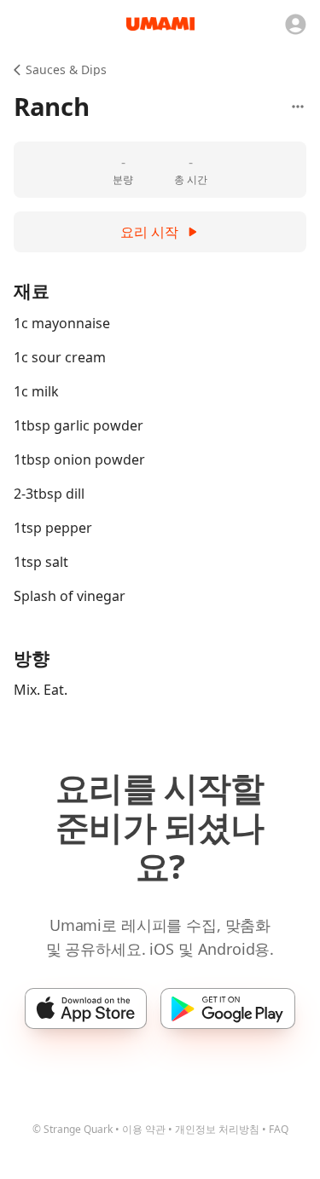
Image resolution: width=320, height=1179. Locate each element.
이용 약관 (144, 1129)
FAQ (278, 1129)
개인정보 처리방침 (217, 1129)
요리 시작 (149, 232)
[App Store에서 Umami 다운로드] (86, 1008)
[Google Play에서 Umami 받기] (227, 1008)
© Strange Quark (72, 1129)
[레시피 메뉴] (298, 106)
